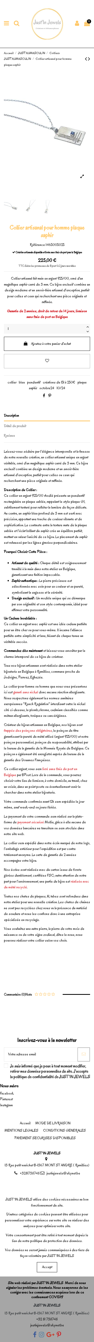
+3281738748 (30, 1173)
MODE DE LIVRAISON (52, 1123)
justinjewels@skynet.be (63, 1173)
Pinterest (6, 1099)
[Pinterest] (49, 395)
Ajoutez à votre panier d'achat (51, 343)
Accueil (25, 1123)
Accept (47, 1266)
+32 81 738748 (47, 1319)
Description (11, 415)
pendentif (33, 382)
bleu (22, 382)
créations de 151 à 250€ (59, 382)
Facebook (7, 1093)
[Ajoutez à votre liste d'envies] (47, 361)
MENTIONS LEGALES (21, 1130)
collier (12, 382)
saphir (33, 388)
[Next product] (89, 59)
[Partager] (44, 395)
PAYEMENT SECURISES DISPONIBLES (45, 1138)
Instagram (6, 1105)
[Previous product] (86, 59)
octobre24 (46, 388)
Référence (37, 244)
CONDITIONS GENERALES (64, 1130)
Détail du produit (15, 425)
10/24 (61, 388)
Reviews (9, 435)
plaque (82, 382)
